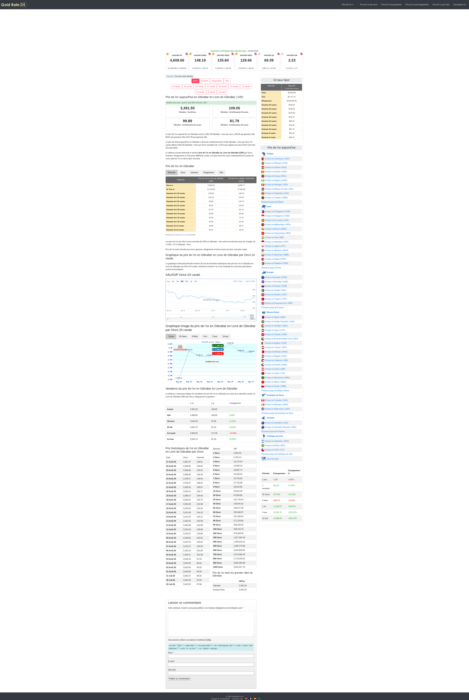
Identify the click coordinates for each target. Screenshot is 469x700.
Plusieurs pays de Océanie (273, 431)
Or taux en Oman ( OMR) (275, 386)
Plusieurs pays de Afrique (272, 202)
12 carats (246, 86)
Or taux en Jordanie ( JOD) (276, 360)
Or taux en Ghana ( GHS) (275, 167)
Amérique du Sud (274, 436)
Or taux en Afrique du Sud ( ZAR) (278, 189)
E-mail (171, 661)
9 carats (211, 92)
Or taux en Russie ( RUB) (275, 286)
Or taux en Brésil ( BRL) (274, 445)
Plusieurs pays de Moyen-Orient (275, 391)
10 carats (200, 92)
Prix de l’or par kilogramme (417, 5)
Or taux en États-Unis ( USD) (277, 409)
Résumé (171, 172)
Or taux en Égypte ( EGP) (275, 356)
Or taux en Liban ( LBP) (274, 369)
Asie (268, 207)
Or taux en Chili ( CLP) (274, 450)
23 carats (188, 86)
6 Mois (195, 336)
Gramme (204, 81)
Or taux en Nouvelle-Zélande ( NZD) (280, 427)
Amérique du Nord (275, 395)
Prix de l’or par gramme (391, 5)
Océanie (270, 418)
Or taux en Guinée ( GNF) (275, 172)
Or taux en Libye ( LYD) (274, 373)
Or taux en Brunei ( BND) (275, 229)
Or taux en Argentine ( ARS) (276, 441)
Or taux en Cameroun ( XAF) (276, 159)
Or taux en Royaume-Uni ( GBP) (278, 303)
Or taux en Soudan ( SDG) (276, 326)
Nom (170, 653)
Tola (227, 81)
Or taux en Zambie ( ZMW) (276, 198)
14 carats (234, 86)
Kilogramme (217, 81)
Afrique (269, 154)
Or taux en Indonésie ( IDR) (276, 242)
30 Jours (183, 336)
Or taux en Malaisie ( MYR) (276, 250)
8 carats (222, 92)
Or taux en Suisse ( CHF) (275, 294)
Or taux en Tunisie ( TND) (275, 334)
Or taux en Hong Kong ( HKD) (277, 233)
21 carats (211, 86)
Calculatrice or (459, 5)
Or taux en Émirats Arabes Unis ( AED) (281, 339)
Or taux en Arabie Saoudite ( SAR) (279, 321)
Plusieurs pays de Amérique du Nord (277, 413)
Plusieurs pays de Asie (271, 268)
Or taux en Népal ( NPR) (275, 259)
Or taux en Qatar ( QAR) (274, 317)
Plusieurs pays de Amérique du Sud (276, 454)
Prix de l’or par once (369, 5)
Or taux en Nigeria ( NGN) (275, 180)
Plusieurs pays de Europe (272, 307)
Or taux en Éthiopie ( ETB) (276, 163)
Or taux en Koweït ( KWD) (275, 365)
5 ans (214, 336)
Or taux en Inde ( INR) (274, 237)
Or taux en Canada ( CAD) (276, 400)
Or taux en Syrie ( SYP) (274, 330)
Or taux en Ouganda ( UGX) (276, 193)
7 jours (171, 336)
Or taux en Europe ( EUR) (275, 277)
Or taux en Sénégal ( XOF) (276, 185)
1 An (205, 336)
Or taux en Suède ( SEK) (275, 290)
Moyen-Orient (272, 312)
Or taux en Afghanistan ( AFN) (277, 224)
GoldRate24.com (237, 696)
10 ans (225, 336)
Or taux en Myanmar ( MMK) (276, 255)
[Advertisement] (234, 31)
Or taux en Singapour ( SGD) (277, 216)
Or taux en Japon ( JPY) (274, 246)
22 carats (199, 86)
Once (195, 81)
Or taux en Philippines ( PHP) (277, 212)
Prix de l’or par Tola (441, 5)
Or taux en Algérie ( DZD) (275, 343)
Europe (270, 272)
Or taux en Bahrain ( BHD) (276, 352)
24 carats (176, 86)
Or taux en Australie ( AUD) (276, 423)
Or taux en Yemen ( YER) (275, 347)
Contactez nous (237, 699)
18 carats (223, 86)
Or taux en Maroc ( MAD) (275, 382)
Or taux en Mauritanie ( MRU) (277, 378)
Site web (172, 670)
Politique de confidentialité (220, 699)
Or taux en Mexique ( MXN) (276, 404)
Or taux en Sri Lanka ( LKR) (276, 220)
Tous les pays (272, 459)
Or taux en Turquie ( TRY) (275, 299)
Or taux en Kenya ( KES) (275, 176)
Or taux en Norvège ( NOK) (276, 282)
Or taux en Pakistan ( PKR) (276, 263)
